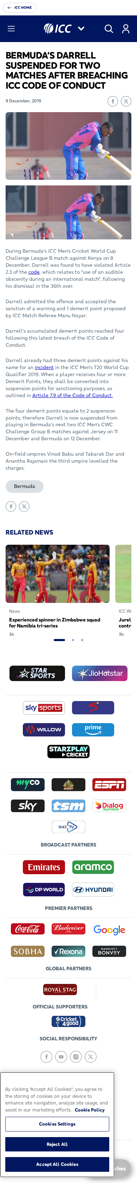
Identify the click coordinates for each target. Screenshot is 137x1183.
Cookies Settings (57, 1124)
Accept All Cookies (57, 1164)
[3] (82, 640)
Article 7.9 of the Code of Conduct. (72, 395)
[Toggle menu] (11, 28)
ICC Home (23, 7)
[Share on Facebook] (112, 101)
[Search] (109, 28)
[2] (73, 640)
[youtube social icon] (61, 1057)
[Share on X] (126, 101)
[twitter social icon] (91, 1057)
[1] (59, 640)
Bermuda (24, 486)
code (34, 272)
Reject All (57, 1144)
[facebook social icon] (46, 1057)
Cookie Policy (90, 1110)
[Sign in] (125, 28)
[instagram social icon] (76, 1057)
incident (44, 367)
